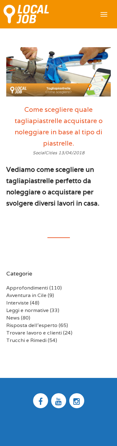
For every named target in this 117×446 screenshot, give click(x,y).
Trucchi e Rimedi (26, 340)
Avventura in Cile (26, 295)
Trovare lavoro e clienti (34, 333)
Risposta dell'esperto (31, 325)
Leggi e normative (27, 310)
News (13, 318)
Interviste (17, 303)
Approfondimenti (27, 288)
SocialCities (45, 153)
